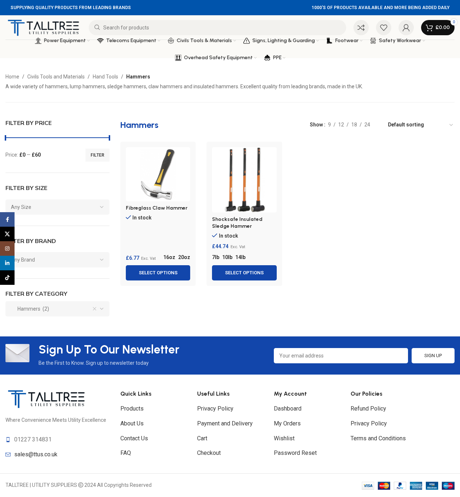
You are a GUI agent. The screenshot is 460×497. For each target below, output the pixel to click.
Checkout (209, 452)
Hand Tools (105, 77)
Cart (202, 438)
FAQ (125, 452)
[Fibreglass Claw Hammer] (158, 174)
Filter (97, 155)
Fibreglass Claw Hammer (157, 208)
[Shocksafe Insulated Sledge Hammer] (244, 179)
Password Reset (295, 452)
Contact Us (134, 438)
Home (12, 77)
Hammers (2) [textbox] (30, 309)
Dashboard (287, 408)
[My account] (406, 27)
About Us (132, 423)
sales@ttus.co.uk (35, 454)
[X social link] (7, 234)
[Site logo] (43, 27)
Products (132, 408)
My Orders (287, 423)
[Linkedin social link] (7, 263)
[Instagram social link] (7, 248)
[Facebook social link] (7, 219)
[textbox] (57, 207)
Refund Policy (368, 408)
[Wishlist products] (383, 27)
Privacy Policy (215, 408)
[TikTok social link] (7, 277)
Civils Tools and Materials (56, 77)
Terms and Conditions (378, 438)
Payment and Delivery (225, 423)
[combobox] (57, 207)
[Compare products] (361, 27)
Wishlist (284, 438)
